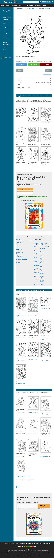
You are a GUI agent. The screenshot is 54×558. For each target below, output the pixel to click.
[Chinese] (33, 546)
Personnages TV (19, 252)
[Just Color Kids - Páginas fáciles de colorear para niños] (24, 546)
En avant (35, 253)
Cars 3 (35, 249)
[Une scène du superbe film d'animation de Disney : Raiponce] (33, 451)
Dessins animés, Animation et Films (25, 8)
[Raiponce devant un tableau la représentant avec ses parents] (21, 472)
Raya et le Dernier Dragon (41, 264)
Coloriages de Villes (33, 315)
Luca (40, 247)
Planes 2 (41, 256)
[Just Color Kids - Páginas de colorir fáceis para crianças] (27, 546)
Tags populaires (21, 543)
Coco (35, 250)
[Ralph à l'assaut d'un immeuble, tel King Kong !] (33, 141)
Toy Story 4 (42, 273)
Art (16, 246)
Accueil (2, 5)
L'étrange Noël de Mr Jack (36, 263)
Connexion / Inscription (46, 1)
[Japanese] (35, 546)
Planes (41, 255)
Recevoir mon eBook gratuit (44, 506)
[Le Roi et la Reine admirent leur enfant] (21, 407)
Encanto (35, 254)
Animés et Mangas (19, 256)
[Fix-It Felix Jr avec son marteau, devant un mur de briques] (21, 140)
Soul (40, 269)
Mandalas (18, 239)
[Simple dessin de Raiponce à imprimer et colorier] (45, 431)
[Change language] (52, 2)
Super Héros (18, 255)
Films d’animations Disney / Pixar (38, 8)
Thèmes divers (19, 242)
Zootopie (47, 244)
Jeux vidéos (18, 260)
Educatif (17, 245)
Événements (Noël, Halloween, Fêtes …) (24, 240)
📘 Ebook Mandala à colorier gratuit (6, 58)
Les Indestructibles (36, 279)
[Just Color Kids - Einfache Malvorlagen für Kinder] (31, 546)
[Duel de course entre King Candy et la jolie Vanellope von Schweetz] (45, 121)
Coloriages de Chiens (46, 360)
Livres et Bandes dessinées (21, 259)
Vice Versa (42, 280)
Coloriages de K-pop (33, 359)
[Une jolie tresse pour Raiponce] (33, 409)
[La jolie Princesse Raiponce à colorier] (45, 410)
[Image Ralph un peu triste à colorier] (33, 121)
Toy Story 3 (42, 272)
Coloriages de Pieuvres (21, 383)
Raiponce (41, 258)
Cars (35, 246)
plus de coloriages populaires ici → (28, 479)
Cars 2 (35, 247)
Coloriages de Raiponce (34, 412)
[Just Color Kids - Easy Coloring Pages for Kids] (19, 546)
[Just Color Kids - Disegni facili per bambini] (29, 546)
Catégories (7, 5)
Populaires (20, 5)
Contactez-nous (27, 543)
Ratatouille (42, 261)
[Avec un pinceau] (33, 430)
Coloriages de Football (46, 308)
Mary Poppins (42, 248)
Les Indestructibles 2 (36, 283)
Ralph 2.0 (41, 259)
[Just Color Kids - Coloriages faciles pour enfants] (22, 546)
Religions (18, 262)
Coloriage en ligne (38, 5)
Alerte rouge (36, 243)
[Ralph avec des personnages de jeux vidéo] (45, 141)
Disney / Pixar (19, 249)
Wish (46, 243)
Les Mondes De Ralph (47, 74)
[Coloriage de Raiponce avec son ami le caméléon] (45, 452)
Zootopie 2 (47, 246)
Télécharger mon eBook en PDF (25, 189)
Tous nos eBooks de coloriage (25, 192)
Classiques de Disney (7, 27)
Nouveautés (14, 5)
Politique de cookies (39, 543)
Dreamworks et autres (20, 250)
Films (17, 253)
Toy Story (41, 270)
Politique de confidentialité (42, 508)
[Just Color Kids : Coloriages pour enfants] (9, 1)
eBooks (44, 5)
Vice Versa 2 (42, 281)
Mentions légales (32, 543)
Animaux (18, 243)
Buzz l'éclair (36, 244)
